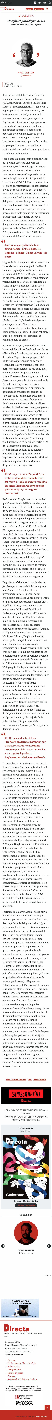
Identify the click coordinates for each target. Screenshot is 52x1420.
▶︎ (49, 1246)
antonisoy (26, 76)
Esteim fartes (26, 1253)
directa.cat (6, 2)
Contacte (12, 1376)
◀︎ (3, 1246)
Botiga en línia (14, 1370)
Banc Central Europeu (16, 1079)
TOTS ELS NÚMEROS (26, 1205)
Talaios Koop (31, 1416)
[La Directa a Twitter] (39, 2)
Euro (30, 1079)
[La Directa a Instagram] (50, 2)
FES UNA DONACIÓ (39, 9)
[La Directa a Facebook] (35, 2)
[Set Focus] (47, 9)
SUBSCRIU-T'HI (29, 9)
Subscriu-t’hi (14, 1366)
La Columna (26, 15)
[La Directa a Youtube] (44, 2)
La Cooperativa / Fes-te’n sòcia (22, 1363)
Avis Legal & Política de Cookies (22, 1379)
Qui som (11, 1360)
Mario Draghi (39, 1079)
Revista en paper (15, 1373)
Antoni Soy (27, 72)
